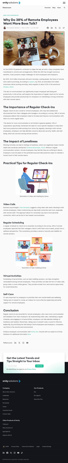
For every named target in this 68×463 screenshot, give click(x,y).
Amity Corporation (12, 459)
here (29, 334)
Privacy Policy (31, 369)
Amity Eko (34, 332)
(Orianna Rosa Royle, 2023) (36, 147)
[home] (11, 2)
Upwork (31, 82)
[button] (64, 2)
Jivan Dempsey (24, 207)
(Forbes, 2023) (8, 87)
